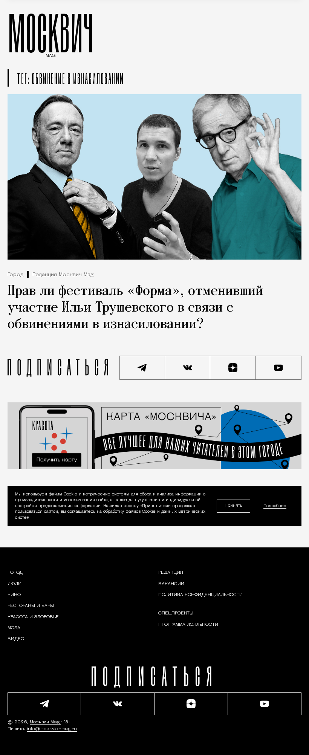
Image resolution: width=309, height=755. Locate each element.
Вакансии (171, 584)
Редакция (170, 572)
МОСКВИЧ (51, 33)
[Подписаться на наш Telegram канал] (142, 368)
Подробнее (274, 506)
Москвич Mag (45, 722)
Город (15, 275)
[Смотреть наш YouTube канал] (278, 368)
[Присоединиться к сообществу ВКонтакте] (188, 368)
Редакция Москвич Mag (62, 275)
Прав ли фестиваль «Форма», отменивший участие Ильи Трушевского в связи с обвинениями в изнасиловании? (135, 308)
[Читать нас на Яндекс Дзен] (233, 368)
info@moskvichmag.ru (52, 729)
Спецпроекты (175, 613)
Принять (233, 506)
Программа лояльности (188, 624)
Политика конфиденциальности (200, 595)
